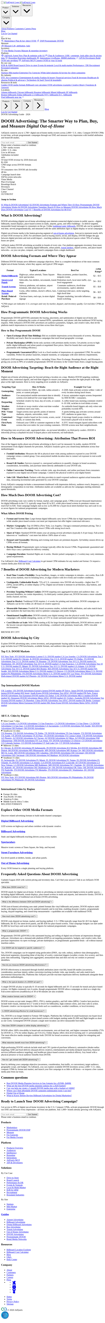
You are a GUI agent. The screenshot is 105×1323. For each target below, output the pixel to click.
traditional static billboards (64, 226)
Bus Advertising (14, 1227)
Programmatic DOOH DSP (18, 1130)
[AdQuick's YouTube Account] (14, 1287)
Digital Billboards (10, 276)
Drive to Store (13, 1178)
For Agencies (12, 1135)
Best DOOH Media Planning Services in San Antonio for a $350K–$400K (39, 1083)
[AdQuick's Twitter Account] (14, 1282)
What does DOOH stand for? (14, 887)
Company (6, 18)
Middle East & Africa (15, 801)
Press (9, 1280)
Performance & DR (15, 1182)
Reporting (11, 1155)
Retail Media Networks (17, 1239)
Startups (10, 1204)
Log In (4, 33)
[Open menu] (2, 36)
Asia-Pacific (12, 797)
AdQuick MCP (13, 1160)
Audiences (11, 1150)
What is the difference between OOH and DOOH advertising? (27, 902)
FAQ (67, 209)
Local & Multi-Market (16, 1187)
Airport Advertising (15, 1219)
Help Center (12, 1259)
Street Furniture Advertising (17, 852)
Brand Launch (13, 1180)
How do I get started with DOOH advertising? (20, 1060)
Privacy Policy (13, 1301)
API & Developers (15, 1162)
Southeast (11, 758)
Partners (10, 1275)
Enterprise (11, 1209)
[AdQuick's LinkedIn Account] (14, 1285)
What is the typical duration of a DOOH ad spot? (22, 982)
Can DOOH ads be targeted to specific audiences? (23, 948)
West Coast (11, 721)
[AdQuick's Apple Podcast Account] (14, 1292)
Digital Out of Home (15, 1093)
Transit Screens (9, 287)
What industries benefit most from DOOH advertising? (24, 1043)
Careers (10, 1277)
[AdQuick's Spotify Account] (14, 1289)
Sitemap (10, 1304)
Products (6, 101)
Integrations (12, 1158)
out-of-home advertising (63, 233)
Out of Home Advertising (15, 863)
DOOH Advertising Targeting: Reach (36, 207)
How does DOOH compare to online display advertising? (25, 1026)
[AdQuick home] (19, 2)
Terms (9, 1299)
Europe (10, 794)
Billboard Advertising (13, 831)
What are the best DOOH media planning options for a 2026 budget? (36, 1086)
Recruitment (12, 1192)
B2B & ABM (12, 1190)
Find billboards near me (11, 97)
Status (9, 1297)
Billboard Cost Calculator (30, 561)
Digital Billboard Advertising (17, 820)
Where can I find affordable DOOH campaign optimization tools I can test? (39, 1090)
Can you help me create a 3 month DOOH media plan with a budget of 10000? (41, 1088)
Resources (27, 5)
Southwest (11, 731)
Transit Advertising (15, 1229)
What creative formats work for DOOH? (18, 996)
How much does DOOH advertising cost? (19, 916)
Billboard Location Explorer (19, 1250)
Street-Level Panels (7, 281)
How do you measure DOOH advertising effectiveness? (25, 965)
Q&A (9, 1257)
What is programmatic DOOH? (15, 931)
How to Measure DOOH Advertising (71, 207)
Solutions (15, 6)
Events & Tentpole (15, 1185)
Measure (10, 1132)
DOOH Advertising (15, 1234)
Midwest (11, 745)
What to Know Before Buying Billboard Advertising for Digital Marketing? (39, 1095)
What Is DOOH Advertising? (15, 205)
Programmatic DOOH (16, 1237)
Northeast (10, 775)
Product (5, 8)
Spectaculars (8, 842)
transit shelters (67, 247)
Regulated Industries (15, 1195)
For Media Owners (15, 1137)
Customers (11, 1272)
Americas (10, 799)
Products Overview (15, 1148)
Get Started (12, 33)
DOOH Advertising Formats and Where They (51, 205)
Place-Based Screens (7, 292)
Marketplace (12, 1127)
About (9, 1270)
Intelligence (12, 1153)
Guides (5, 1214)
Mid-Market (12, 1206)
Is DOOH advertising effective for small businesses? (24, 1011)
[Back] (2, 2)
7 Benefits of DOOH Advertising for (46, 209)
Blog (3, 31)
